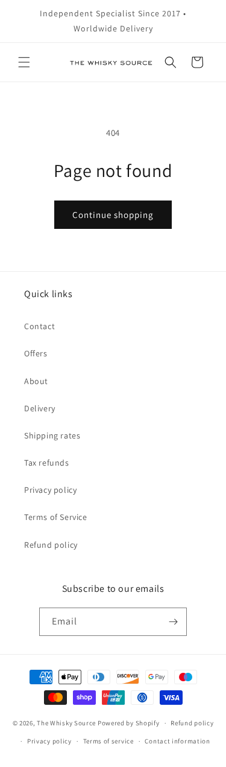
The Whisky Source (66, 723)
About (36, 381)
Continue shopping (113, 214)
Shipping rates (52, 435)
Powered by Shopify (129, 723)
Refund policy (51, 544)
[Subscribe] (173, 622)
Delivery (39, 408)
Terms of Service (55, 517)
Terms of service (108, 741)
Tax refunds (46, 462)
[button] (24, 62)
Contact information (177, 741)
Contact (39, 326)
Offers (36, 353)
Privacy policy (50, 489)
